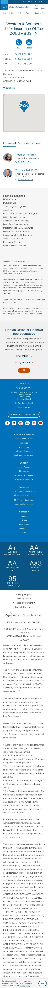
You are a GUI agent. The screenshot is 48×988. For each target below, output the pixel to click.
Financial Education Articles (24, 491)
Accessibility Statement (24, 603)
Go (24, 370)
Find (18, 356)
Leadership (24, 524)
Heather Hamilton (25, 154)
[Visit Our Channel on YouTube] (40, 423)
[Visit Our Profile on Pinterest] (34, 423)
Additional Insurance (24, 451)
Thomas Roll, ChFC (26, 170)
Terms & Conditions (24, 607)
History (24, 520)
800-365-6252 (25, 59)
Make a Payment (24, 467)
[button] (24, 107)
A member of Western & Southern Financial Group (29, 2)
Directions (10, 88)
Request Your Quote (24, 479)
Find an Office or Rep (20, 13)
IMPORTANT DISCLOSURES (14, 261)
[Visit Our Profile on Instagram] (20, 423)
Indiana (36, 13)
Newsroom (24, 528)
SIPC (5, 271)
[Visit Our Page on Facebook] (7, 423)
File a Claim (24, 471)
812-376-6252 (25, 54)
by (15, 362)
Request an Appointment (24, 475)
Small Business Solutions (24, 455)
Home (6, 13)
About (24, 516)
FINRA (41, 268)
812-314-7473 (25, 179)
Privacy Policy (24, 598)
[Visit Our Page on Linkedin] (27, 423)
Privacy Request (24, 594)
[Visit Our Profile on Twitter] (14, 423)
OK (42, 983)
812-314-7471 (25, 161)
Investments (24, 447)
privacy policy (25, 986)
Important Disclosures (24, 504)
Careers (24, 532)
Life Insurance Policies (24, 439)
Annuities (24, 443)
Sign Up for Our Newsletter (24, 414)
